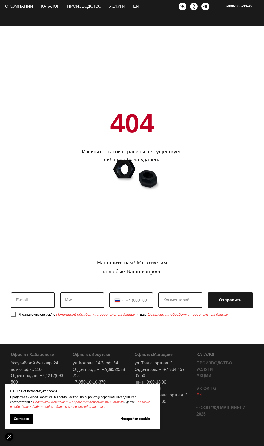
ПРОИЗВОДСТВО (214, 363)
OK (206, 388)
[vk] (182, 6)
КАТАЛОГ (206, 354)
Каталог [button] (50, 6)
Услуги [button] (117, 6)
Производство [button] (84, 6)
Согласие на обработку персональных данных (188, 314)
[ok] (194, 6)
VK (199, 388)
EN (136, 6)
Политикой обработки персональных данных (96, 314)
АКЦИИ (203, 375)
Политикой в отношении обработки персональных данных (78, 402)
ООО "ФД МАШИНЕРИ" (224, 407)
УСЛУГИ (204, 369)
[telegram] (205, 6)
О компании (19, 6)
